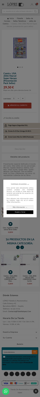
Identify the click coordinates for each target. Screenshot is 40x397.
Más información (20, 207)
